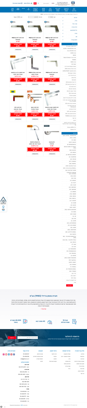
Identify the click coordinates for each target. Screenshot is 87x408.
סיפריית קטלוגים (72, 109)
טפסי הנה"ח (81, 366)
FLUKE (73, 185)
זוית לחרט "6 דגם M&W (52, 72)
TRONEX (74, 59)
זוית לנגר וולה (17, 107)
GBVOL (73, 196)
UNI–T (73, 275)
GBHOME (72, 189)
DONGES (72, 161)
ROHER (73, 255)
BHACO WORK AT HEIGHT (70, 147)
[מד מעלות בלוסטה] (35, 133)
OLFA (74, 246)
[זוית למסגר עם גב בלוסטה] (52, 98)
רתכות (74, 120)
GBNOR (73, 194)
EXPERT (73, 180)
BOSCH (73, 152)
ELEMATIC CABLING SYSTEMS (71, 173)
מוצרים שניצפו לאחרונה (38, 356)
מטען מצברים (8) (72, 93)
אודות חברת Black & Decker (70, 57)
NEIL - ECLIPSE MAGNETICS (69, 237)
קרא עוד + (43, 309)
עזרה (69, 368)
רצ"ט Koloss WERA (71, 127)
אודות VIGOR (73, 53)
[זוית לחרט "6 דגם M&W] (52, 63)
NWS (74, 244)
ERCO (73, 176)
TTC (74, 273)
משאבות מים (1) (72, 95)
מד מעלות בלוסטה (35, 142)
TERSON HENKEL (71, 269)
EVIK (73, 178)
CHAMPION (72, 157)
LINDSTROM (71, 229)
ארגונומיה (82, 356)
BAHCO (72, 142)
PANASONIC (72, 249)
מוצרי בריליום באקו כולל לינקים (69, 97)
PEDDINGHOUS (71, 251)
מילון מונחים (67, 361)
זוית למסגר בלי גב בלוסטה (18, 72)
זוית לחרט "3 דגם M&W (35, 37)
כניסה (29, 3)
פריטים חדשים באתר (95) (70, 113)
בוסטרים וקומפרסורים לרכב (70, 66)
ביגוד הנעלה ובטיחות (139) (70, 68)
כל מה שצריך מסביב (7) (71, 46)
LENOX (73, 227)
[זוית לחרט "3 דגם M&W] (35, 28)
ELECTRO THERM (70, 170)
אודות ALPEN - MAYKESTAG (69, 48)
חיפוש (41, 361)
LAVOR (73, 220)
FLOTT (73, 182)
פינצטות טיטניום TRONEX (70, 116)
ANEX (74, 140)
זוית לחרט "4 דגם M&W (18, 37)
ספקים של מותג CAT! (71, 111)
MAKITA (73, 234)
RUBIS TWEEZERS (70, 257)
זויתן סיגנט (52, 142)
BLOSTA (72, 150)
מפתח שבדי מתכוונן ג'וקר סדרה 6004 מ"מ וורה (69, 100)
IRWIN (73, 214)
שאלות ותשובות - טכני (65, 356)
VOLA (73, 278)
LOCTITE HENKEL (70, 232)
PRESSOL (72, 253)
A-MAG (73, 137)
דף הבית (75, 14)
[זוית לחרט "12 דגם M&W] (52, 28)
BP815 (74, 55)
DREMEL (72, 163)
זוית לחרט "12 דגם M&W (52, 37)
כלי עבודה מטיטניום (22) (71, 82)
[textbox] (43, 3)
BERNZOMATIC (71, 144)
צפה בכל (70, 285)
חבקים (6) (74, 80)
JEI (74, 216)
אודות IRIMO (73, 62)
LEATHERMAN (71, 223)
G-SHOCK (73, 200)
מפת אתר (82, 368)
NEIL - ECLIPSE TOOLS (69, 240)
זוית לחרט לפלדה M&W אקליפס (35, 72)
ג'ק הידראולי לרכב (72, 75)
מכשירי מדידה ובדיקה (49, 14)
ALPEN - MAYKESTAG (69, 135)
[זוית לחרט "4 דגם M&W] (18, 28)
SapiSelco (72, 260)
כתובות (55, 356)
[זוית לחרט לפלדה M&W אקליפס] (35, 63)
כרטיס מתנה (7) (72, 86)
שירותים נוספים (67, 363)
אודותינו (82, 354)
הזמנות (55, 359)
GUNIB (73, 203)
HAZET (73, 207)
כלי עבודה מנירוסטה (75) (71, 84)
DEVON (73, 159)
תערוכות (82, 359)
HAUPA (73, 205)
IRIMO (73, 211)
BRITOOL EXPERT (71, 154)
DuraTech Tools (71, 165)
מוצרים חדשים (40, 354)
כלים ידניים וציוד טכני (60, 14)
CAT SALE (73, 64)
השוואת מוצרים (40, 359)
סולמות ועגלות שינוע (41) (70, 103)
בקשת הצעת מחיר (53, 361)
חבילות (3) (74, 77)
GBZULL (72, 198)
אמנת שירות (67, 366)
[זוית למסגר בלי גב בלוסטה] (18, 63)
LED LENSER (72, 225)
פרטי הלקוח (54, 354)
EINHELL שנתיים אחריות (69, 168)
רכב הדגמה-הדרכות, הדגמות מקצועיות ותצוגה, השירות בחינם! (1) (69, 124)
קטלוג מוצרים (69, 14)
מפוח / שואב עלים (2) (71, 91)
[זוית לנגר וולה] (18, 98)
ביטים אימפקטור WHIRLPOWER (69, 71)
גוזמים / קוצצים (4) (72, 73)
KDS (74, 218)
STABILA (73, 266)
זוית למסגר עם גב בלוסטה (52, 107)
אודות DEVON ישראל (71, 50)
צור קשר (74, 118)
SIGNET (72, 262)
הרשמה (25, 3)
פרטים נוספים (52, 49)
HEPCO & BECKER (70, 209)
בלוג (69, 359)
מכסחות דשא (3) (72, 88)
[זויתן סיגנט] (52, 133)
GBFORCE (72, 187)
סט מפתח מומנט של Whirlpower (72, 106)
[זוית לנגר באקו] (35, 98)
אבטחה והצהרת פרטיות (79, 361)
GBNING (73, 191)
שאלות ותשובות (67, 354)
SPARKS (73, 264)
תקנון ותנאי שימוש (80, 363)
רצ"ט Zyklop (73, 129)
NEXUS (73, 242)
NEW (35, 3)
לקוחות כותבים (81, 371)
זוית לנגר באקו (35, 107)
